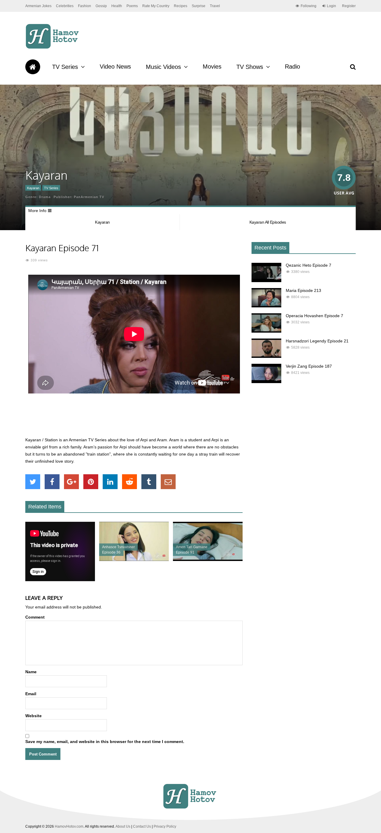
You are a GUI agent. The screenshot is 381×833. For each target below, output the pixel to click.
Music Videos (163, 67)
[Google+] (71, 481)
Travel (215, 6)
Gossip (101, 6)
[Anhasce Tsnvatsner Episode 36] (134, 559)
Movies (212, 66)
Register (349, 6)
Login (331, 6)
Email (30, 693)
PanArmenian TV (89, 197)
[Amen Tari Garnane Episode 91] (208, 559)
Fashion (84, 6)
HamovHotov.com (69, 826)
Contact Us (142, 826)
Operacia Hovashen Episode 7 (314, 315)
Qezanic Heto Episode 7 (308, 265)
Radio (292, 66)
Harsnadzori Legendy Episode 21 (317, 341)
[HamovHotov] (53, 48)
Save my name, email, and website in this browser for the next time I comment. (104, 741)
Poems (132, 6)
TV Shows (249, 67)
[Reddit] (129, 481)
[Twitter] (32, 481)
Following (308, 6)
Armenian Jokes (38, 6)
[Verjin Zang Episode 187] (266, 381)
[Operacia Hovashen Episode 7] (266, 331)
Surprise (198, 6)
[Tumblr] (148, 481)
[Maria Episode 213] (266, 306)
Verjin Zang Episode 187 (309, 366)
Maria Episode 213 (303, 290)
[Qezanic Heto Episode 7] (266, 280)
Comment (35, 617)
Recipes (180, 6)
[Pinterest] (90, 481)
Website (33, 715)
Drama (45, 197)
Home (32, 66)
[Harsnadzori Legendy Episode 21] (266, 356)
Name (31, 671)
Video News (115, 66)
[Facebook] (52, 481)
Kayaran (33, 188)
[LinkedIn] (110, 481)
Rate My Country (155, 6)
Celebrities (65, 6)
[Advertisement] (134, 418)
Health (116, 6)
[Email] (168, 481)
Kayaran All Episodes (267, 222)
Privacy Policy (165, 826)
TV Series (65, 67)
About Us (122, 826)
